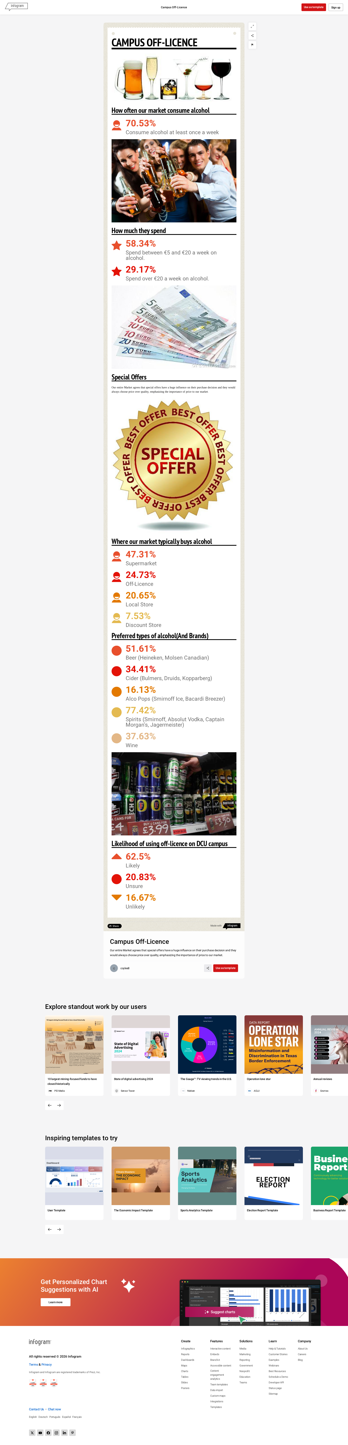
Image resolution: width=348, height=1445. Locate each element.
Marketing (244, 1354)
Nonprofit (244, 1371)
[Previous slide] (50, 1105)
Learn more (56, 1302)
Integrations (216, 1401)
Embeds (214, 1354)
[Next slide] (59, 1105)
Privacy (46, 1364)
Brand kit (215, 1359)
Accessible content (220, 1365)
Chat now (54, 1409)
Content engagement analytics (217, 1374)
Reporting (244, 1359)
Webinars (274, 1365)
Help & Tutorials (277, 1348)
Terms (33, 1364)
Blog (300, 1359)
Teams (243, 1382)
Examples (274, 1359)
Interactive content (220, 1348)
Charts (184, 1371)
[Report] (252, 45)
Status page (275, 1388)
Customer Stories (278, 1354)
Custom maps (218, 1395)
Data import (216, 1390)
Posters (185, 1388)
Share (116, 926)
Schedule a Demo (278, 1376)
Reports (185, 1354)
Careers (302, 1354)
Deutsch (43, 1416)
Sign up (335, 7)
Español (66, 1416)
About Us (303, 1348)
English (33, 1416)
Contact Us (36, 1409)
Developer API (276, 1382)
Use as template (314, 7)
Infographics (188, 1348)
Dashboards (187, 1359)
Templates (216, 1407)
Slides (184, 1382)
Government (246, 1365)
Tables (184, 1376)
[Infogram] (16, 7)
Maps (184, 1365)
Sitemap (273, 1393)
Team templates (219, 1384)
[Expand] (252, 26)
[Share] (252, 35)
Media (242, 1348)
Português (54, 1416)
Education (244, 1376)
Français (77, 1416)
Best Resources (277, 1371)
